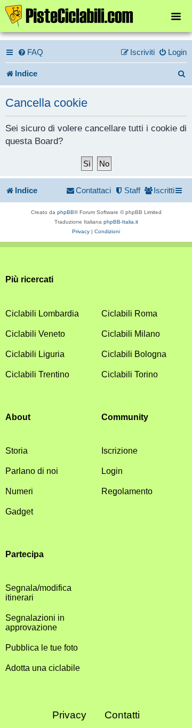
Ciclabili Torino (129, 374)
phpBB (65, 212)
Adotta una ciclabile (42, 667)
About (17, 417)
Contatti (122, 715)
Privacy (69, 715)
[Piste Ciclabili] (96, 15)
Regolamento (127, 491)
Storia (16, 450)
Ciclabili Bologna (133, 354)
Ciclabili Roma (129, 313)
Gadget (19, 511)
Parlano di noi (31, 471)
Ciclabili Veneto (35, 333)
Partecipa (24, 554)
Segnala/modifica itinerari (38, 592)
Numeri (19, 491)
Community (124, 417)
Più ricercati (29, 279)
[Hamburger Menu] (176, 16)
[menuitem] (30, 52)
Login (112, 471)
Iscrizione (119, 450)
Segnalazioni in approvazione (35, 622)
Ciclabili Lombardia (42, 313)
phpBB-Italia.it (120, 222)
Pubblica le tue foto (41, 647)
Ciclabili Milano (130, 333)
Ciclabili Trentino (37, 374)
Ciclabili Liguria (35, 354)
